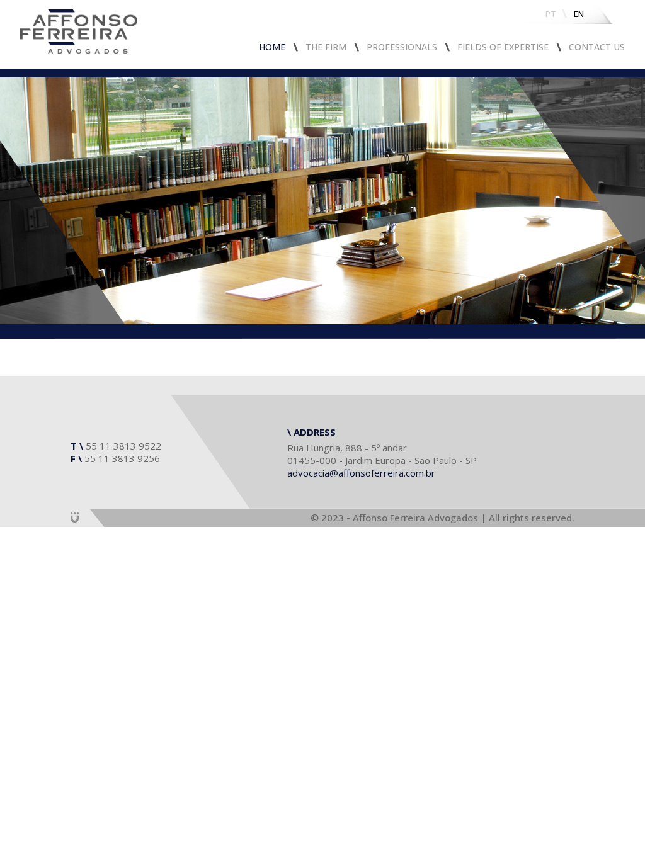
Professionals (402, 47)
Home (272, 47)
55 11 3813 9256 (122, 458)
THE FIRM (325, 47)
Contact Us (597, 47)
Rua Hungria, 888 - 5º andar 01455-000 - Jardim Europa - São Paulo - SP (382, 454)
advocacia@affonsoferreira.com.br (361, 473)
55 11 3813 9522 (123, 445)
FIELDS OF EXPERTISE (503, 47)
